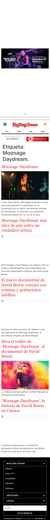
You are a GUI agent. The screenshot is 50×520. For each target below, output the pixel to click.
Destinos (9, 488)
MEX (43, 131)
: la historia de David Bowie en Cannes (23, 405)
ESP (31, 131)
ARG (19, 131)
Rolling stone (16, 463)
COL (7, 131)
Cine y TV (9, 473)
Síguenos (12, 495)
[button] (4, 58)
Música (8, 468)
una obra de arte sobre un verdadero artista (24, 225)
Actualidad (10, 478)
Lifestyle (9, 483)
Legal (10, 501)
